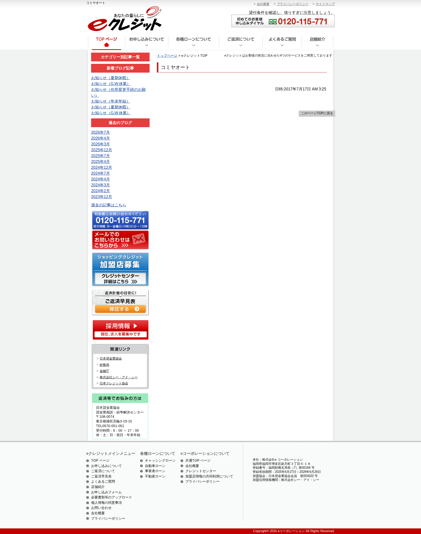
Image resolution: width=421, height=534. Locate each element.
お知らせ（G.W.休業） (111, 84)
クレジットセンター (200, 471)
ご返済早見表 (101, 476)
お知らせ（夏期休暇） (110, 78)
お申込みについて (146, 43)
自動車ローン (155, 466)
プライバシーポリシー (292, 4)
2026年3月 (100, 144)
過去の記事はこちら (108, 205)
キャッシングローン (160, 460)
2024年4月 (100, 179)
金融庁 (104, 371)
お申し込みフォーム (106, 492)
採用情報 (120, 330)
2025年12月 (101, 150)
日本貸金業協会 (111, 358)
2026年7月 (100, 132)
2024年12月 (101, 167)
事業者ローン (155, 471)
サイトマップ (325, 4)
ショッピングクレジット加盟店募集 (119, 269)
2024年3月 (100, 185)
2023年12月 (101, 197)
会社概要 (263, 4)
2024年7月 (100, 173)
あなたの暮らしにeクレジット (124, 19)
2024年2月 (100, 191)
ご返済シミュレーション (119, 302)
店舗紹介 (318, 43)
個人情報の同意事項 (106, 503)
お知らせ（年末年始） (110, 101)
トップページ (106, 43)
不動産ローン (155, 476)
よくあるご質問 (282, 43)
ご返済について (240, 43)
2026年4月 (100, 138)
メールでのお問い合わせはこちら (119, 240)
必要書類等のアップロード (111, 497)
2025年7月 (100, 156)
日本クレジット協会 (114, 383)
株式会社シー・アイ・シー (119, 377)
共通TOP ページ (197, 460)
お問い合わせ (101, 508)
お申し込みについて (106, 466)
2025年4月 (100, 162)
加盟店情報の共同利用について (209, 476)
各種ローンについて (193, 43)
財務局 (104, 365)
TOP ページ (100, 460)
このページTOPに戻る (317, 113)
